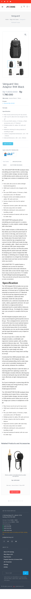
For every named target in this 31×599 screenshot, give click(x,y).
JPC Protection (8, 562)
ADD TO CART (8, 143)
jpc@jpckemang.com (8, 537)
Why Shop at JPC (8, 554)
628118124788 (7, 526)
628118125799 (7, 528)
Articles (6, 567)
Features (6, 161)
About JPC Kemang (9, 551)
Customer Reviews (16, 165)
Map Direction (7, 557)
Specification (17, 161)
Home (7, 19)
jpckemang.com (19, 586)
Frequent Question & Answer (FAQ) (13, 559)
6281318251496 (8, 530)
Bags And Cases (14, 19)
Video (5, 165)
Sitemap (6, 564)
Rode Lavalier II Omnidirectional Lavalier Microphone (15, 475)
